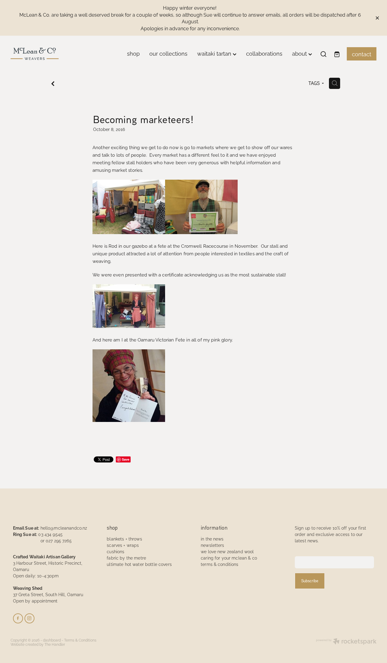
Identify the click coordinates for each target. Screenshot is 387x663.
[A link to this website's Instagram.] (29, 618)
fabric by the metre (126, 557)
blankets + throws (124, 538)
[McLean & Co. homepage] (47, 54)
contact (361, 53)
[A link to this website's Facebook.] (18, 618)
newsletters (212, 545)
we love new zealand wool (227, 551)
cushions (115, 551)
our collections (168, 53)
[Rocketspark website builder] (346, 642)
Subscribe (309, 580)
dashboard (52, 639)
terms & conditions (220, 564)
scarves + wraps (123, 545)
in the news (212, 538)
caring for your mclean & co (229, 557)
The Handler (54, 644)
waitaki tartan (215, 53)
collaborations (264, 53)
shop (133, 53)
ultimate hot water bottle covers (139, 564)
